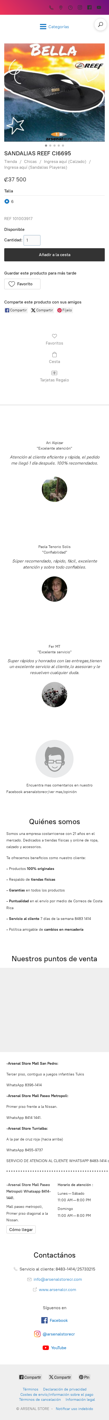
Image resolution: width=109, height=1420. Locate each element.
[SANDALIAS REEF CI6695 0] (54, 92)
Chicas (30, 161)
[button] (22, 284)
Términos (30, 1389)
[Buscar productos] (100, 24)
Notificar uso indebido (74, 1409)
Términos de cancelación (40, 1399)
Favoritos (54, 343)
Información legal (80, 1399)
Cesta (54, 361)
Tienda (10, 161)
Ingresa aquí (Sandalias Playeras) (35, 167)
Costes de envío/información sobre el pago (56, 1394)
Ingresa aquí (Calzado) (65, 161)
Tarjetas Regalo (54, 379)
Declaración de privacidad (65, 1389)
